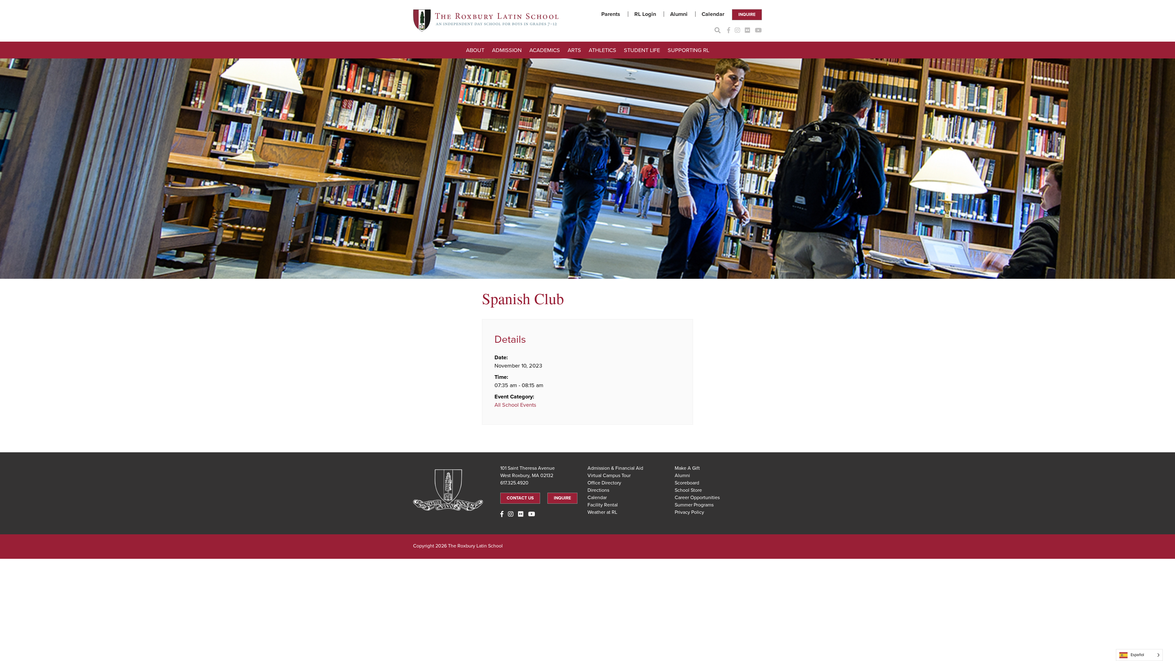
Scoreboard (687, 483)
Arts (574, 50)
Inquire (746, 14)
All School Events (515, 404)
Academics (544, 50)
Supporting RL (688, 50)
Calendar (713, 14)
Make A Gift (687, 468)
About (475, 50)
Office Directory (604, 483)
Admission (507, 50)
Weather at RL (602, 512)
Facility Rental (603, 505)
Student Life (642, 50)
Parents (610, 14)
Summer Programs (694, 505)
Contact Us (520, 498)
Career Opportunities (697, 498)
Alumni (679, 14)
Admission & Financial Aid (615, 468)
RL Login (645, 14)
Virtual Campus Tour (609, 475)
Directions (598, 490)
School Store (688, 490)
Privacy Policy (689, 512)
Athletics (602, 50)
